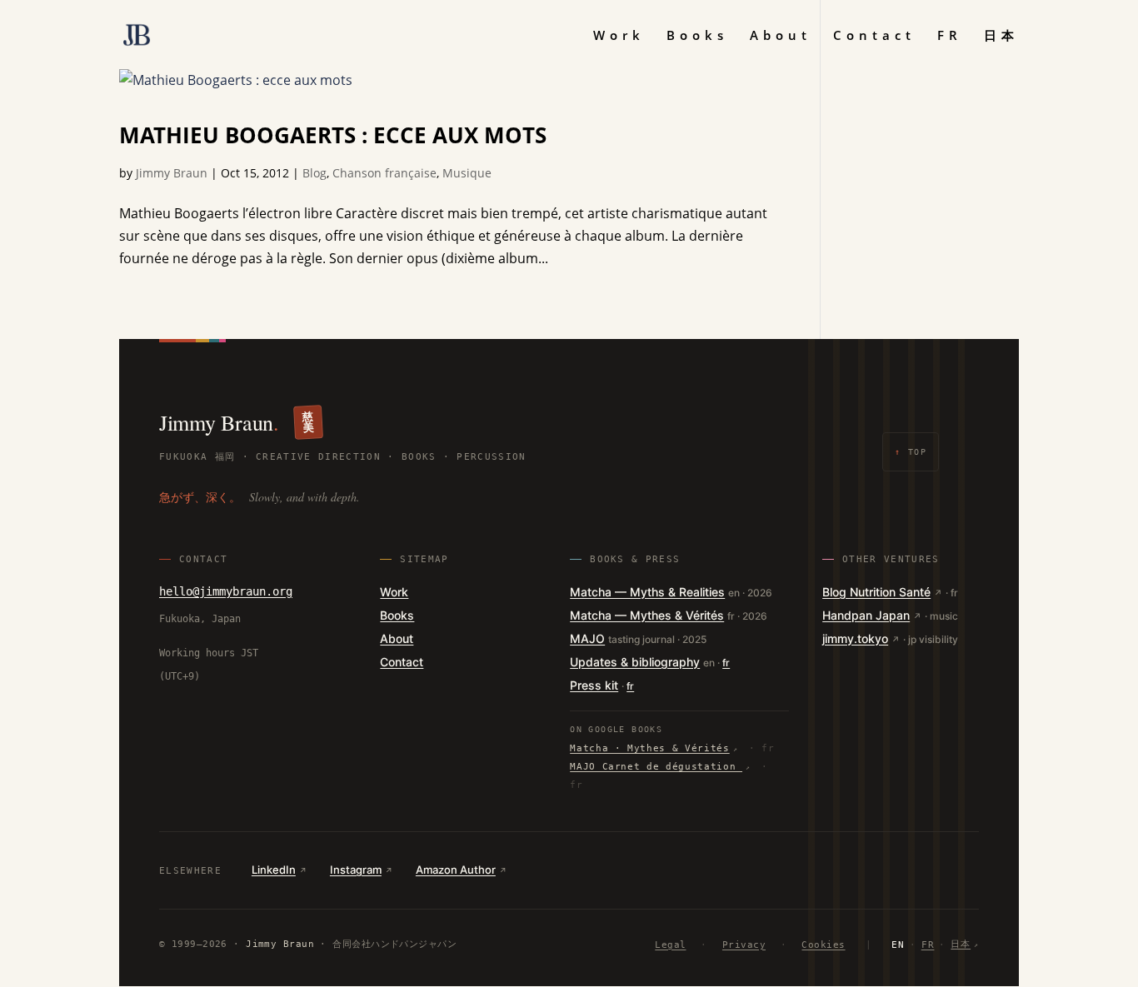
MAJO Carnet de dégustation (656, 766)
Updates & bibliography (635, 662)
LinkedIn (274, 869)
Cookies (823, 945)
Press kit (594, 685)
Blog (314, 173)
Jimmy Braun (171, 173)
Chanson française (384, 173)
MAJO (587, 638)
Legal (670, 945)
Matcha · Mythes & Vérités (650, 748)
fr (726, 662)
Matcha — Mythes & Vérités (647, 615)
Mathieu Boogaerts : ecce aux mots (333, 135)
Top (910, 451)
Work (619, 36)
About (780, 36)
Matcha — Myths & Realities (647, 592)
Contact (874, 36)
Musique (467, 173)
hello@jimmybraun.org (225, 591)
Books (697, 36)
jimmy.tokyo (855, 638)
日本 (1001, 36)
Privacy (744, 945)
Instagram (356, 869)
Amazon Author (456, 869)
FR (949, 36)
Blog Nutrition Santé (876, 592)
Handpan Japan (866, 615)
